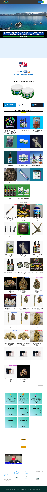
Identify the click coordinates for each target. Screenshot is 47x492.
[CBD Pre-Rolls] (23, 174)
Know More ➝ (10, 402)
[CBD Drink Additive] (36, 174)
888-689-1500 (6, 474)
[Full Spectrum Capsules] (23, 157)
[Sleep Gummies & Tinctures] (10, 141)
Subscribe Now (39, 475)
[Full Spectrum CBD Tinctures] (23, 122)
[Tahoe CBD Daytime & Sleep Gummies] (36, 122)
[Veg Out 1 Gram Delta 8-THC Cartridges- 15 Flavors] (10, 247)
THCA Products (16, 472)
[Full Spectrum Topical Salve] (23, 141)
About (26, 471)
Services (26, 474)
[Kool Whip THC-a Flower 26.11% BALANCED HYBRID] (23, 371)
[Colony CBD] (10, 190)
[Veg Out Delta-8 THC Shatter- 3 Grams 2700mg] (23, 264)
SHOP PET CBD (23, 439)
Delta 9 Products (16, 474)
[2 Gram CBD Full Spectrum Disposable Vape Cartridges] (23, 247)
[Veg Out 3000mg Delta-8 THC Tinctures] (10, 264)
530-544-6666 (6, 475)
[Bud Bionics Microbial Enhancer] (23, 190)
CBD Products (16, 471)
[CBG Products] (10, 157)
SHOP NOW (40, 1)
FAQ (25, 472)
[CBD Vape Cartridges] (36, 141)
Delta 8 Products (16, 473)
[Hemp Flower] (10, 174)
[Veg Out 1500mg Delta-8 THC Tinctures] (36, 247)
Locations (26, 478)
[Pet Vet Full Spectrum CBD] (36, 157)
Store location (27, 473)
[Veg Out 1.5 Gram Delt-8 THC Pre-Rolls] (36, 228)
